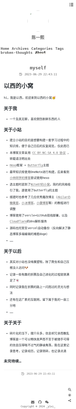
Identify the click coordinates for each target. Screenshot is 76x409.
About (40, 53)
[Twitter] (62, 400)
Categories (42, 49)
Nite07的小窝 (40, 184)
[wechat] (47, 402)
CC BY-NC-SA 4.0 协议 (49, 152)
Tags (59, 49)
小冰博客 (27, 203)
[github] (40, 402)
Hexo (13, 165)
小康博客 (42, 203)
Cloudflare (18, 221)
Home (5, 49)
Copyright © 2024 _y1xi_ (38, 406)
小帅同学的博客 (20, 178)
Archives (20, 49)
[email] (32, 402)
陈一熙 (38, 37)
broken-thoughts (17, 53)
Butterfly (35, 165)
